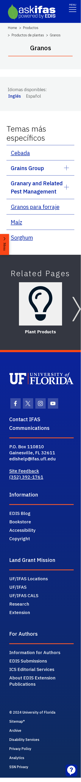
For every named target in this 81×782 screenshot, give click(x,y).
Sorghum (22, 237)
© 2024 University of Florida (32, 712)
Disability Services (24, 739)
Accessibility (22, 530)
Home (12, 28)
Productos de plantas (27, 35)
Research (19, 604)
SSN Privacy (18, 767)
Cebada (20, 152)
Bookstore (20, 522)
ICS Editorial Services (31, 669)
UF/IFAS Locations (28, 579)
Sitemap (16, 721)
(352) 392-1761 (26, 477)
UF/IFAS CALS (23, 595)
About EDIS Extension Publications (32, 681)
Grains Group (27, 168)
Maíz (16, 222)
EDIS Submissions (28, 661)
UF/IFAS (17, 587)
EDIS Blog (19, 513)
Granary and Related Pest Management (37, 187)
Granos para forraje (35, 206)
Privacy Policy (20, 749)
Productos (30, 28)
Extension (19, 612)
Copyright (19, 538)
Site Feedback (24, 471)
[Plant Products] (40, 304)
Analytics (16, 758)
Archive (15, 730)
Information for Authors (34, 652)
